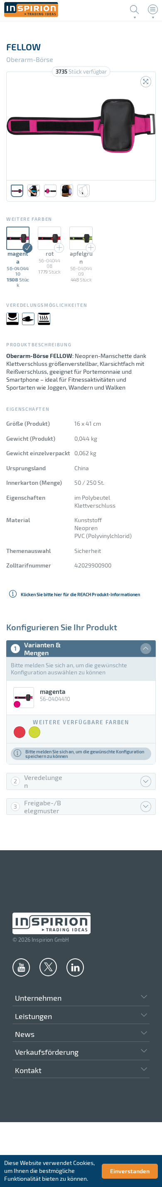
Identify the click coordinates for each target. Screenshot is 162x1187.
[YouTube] (21, 967)
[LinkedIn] (75, 967)
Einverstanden (130, 1171)
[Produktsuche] (135, 10)
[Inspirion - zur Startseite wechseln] (31, 14)
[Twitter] (48, 966)
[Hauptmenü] (153, 10)
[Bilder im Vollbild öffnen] (145, 81)
